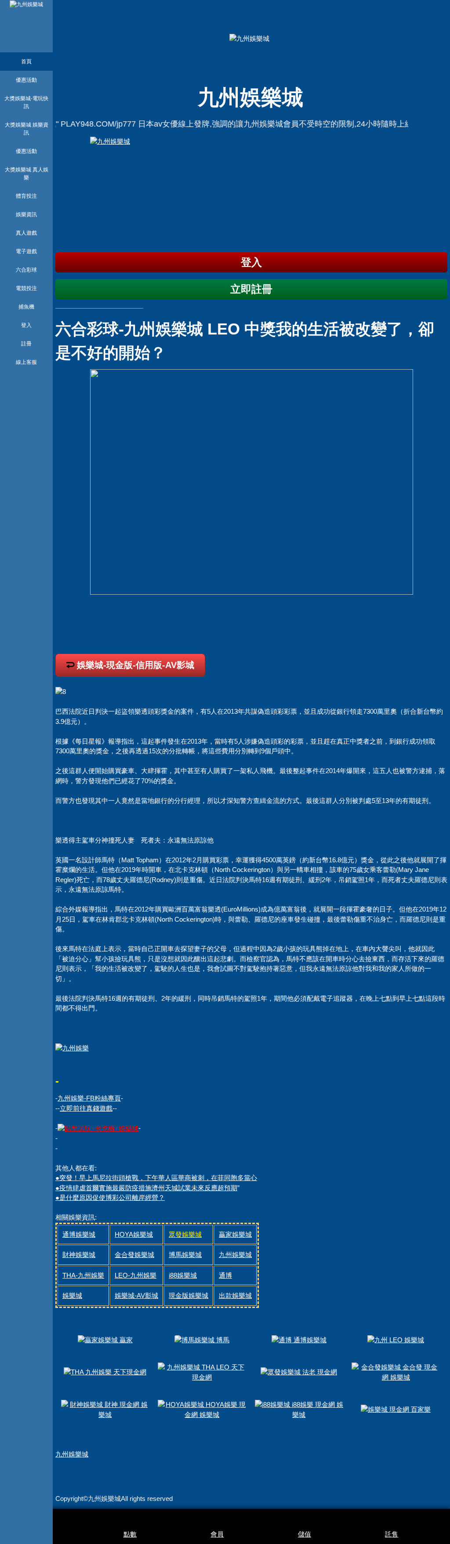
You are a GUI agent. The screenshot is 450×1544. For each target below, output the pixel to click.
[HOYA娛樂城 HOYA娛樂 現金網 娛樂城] (202, 1409)
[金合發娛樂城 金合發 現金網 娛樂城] (396, 1371)
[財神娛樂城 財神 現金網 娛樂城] (105, 1409)
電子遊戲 (26, 251)
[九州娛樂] (72, 1047)
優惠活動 (26, 80)
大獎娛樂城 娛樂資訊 (26, 129)
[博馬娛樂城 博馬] (201, 1339)
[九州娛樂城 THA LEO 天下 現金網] (202, 1371)
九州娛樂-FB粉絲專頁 (89, 1098)
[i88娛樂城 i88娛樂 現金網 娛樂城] (299, 1409)
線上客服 (26, 362)
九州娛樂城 (71, 1454)
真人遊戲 (26, 233)
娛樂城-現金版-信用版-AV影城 (135, 665)
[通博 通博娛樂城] (299, 1339)
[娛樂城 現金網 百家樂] (396, 1409)
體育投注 (26, 196)
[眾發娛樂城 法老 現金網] (299, 1371)
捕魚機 (26, 307)
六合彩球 (26, 270)
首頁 (26, 61)
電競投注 (26, 288)
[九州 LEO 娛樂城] (395, 1339)
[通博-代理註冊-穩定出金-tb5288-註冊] (98, 1128)
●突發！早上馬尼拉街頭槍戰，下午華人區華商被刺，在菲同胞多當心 (156, 1177)
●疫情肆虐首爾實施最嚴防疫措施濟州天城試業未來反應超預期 (146, 1188)
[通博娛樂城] (251, 191)
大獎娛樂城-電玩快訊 (26, 102)
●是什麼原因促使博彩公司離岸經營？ (110, 1197)
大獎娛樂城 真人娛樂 (26, 174)
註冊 (26, 344)
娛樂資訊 (26, 214)
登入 (26, 325)
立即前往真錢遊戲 (86, 1108)
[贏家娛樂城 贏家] (105, 1339)
